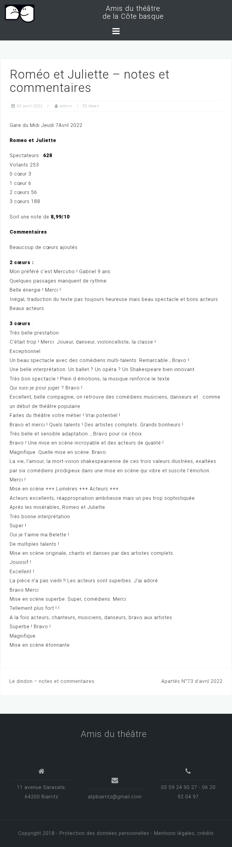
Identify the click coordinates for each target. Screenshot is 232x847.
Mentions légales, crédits (184, 833)
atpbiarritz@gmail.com (115, 797)
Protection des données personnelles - (107, 833)
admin (66, 106)
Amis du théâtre (114, 734)
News (94, 106)
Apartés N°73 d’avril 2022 (192, 681)
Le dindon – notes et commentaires (52, 681)
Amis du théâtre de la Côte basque (131, 12)
